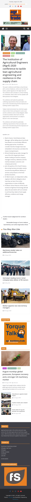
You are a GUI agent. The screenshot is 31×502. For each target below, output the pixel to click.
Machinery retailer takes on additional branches (12, 251)
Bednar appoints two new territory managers (15, 307)
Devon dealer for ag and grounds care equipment (18, 410)
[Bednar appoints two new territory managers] (15, 289)
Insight (4, 368)
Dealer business (6, 53)
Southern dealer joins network (20, 402)
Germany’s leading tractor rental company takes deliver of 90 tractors (15, 279)
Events (13, 53)
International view (20, 53)
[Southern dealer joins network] (6, 403)
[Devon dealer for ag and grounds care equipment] (6, 411)
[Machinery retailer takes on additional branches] (15, 234)
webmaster (15, 84)
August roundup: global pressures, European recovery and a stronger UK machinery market (15, 375)
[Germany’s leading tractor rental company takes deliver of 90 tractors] (15, 261)
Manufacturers (6, 55)
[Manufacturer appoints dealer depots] (6, 395)
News (13, 55)
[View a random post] (28, 28)
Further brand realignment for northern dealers (14, 218)
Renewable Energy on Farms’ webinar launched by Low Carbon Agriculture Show (16, 223)
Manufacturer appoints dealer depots (19, 394)
